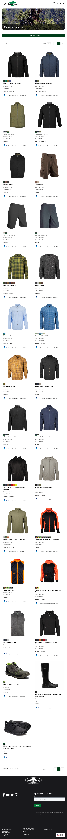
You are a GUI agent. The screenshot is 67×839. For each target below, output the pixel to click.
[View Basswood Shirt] (17, 317)
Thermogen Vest (8, 590)
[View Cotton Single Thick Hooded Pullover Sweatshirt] (49, 623)
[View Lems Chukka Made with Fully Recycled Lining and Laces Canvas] (17, 728)
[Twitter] (12, 795)
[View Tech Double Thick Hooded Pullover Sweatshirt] (17, 469)
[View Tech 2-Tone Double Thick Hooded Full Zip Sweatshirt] (49, 571)
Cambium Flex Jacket (41, 134)
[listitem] (17, 73)
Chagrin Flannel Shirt (9, 285)
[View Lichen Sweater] (49, 267)
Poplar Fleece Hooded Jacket (44, 487)
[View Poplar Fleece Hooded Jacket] (49, 469)
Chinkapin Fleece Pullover (11, 437)
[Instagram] (16, 795)
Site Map (4, 835)
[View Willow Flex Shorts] (17, 216)
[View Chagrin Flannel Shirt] (17, 267)
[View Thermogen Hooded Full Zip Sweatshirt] (49, 521)
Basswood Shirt (8, 336)
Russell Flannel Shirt (9, 386)
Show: (44, 43)
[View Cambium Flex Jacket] (49, 115)
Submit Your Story (48, 829)
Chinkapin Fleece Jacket (42, 437)
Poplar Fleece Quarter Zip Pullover (14, 539)
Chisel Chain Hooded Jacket (43, 83)
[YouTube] (8, 795)
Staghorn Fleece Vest (9, 642)
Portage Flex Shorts (41, 235)
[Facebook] (3, 795)
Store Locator (26, 834)
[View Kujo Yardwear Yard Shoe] (17, 671)
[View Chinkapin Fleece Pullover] (17, 418)
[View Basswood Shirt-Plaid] (49, 317)
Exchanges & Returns (7, 829)
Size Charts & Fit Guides (28, 829)
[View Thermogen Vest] (17, 571)
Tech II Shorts (39, 184)
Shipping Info (5, 831)
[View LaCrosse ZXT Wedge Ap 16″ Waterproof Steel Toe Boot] (49, 676)
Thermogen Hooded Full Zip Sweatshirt (47, 539)
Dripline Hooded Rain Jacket (12, 83)
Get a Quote (5, 834)
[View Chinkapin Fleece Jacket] (49, 418)
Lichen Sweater (40, 285)
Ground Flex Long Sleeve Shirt (44, 386)
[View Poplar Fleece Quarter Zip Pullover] (17, 521)
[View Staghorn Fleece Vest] (17, 623)
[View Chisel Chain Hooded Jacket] (49, 65)
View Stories (47, 828)
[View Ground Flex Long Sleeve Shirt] (49, 368)
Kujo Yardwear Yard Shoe (11, 684)
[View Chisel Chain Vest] (17, 115)
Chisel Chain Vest (8, 134)
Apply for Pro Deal (6, 832)
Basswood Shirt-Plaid (41, 336)
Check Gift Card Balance (28, 828)
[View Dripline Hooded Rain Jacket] (17, 65)
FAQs (24, 831)
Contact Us (4, 828)
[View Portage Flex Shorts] (49, 216)
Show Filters (34, 35)
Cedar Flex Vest (8, 184)
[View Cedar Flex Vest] (17, 166)
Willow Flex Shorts (9, 235)
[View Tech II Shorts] (49, 166)
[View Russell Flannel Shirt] (17, 368)
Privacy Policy (26, 832)
